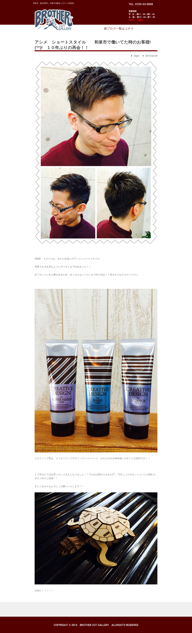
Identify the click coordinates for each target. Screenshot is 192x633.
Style (136, 55)
